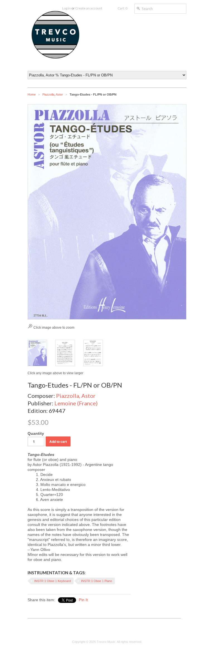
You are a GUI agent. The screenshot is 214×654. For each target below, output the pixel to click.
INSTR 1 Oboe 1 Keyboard (52, 581)
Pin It (83, 600)
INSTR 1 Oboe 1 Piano (96, 581)
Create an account (88, 8)
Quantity (36, 433)
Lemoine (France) (76, 403)
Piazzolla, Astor (52, 94)
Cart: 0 (122, 8)
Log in (66, 8)
